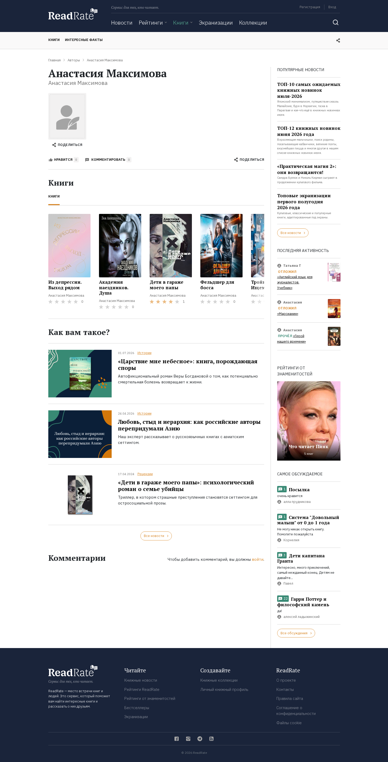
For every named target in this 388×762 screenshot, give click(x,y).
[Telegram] (200, 739)
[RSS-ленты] (211, 739)
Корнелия (291, 540)
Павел (288, 583)
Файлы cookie (289, 722)
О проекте (286, 680)
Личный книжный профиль (224, 689)
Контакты (285, 689)
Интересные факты (84, 40)
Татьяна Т (292, 265)
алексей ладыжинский (301, 616)
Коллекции (253, 22)
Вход (332, 7)
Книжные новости (140, 680)
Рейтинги (151, 22)
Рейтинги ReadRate (141, 689)
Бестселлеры (136, 707)
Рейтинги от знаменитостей (149, 698)
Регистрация (310, 7)
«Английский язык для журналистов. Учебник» (295, 282)
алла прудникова (297, 501)
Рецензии (145, 474)
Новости (122, 22)
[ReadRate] (72, 14)
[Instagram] (188, 739)
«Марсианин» (287, 313)
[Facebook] (176, 739)
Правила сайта (289, 698)
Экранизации (216, 22)
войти (257, 559)
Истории (145, 353)
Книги (180, 22)
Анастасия (292, 302)
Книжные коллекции (219, 680)
